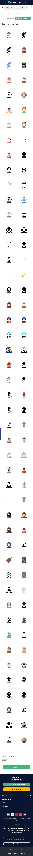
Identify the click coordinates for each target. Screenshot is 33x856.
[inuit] (24, 50)
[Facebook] (8, 814)
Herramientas (6, 799)
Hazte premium (16, 789)
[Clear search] (22, 8)
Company (5, 806)
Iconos (4, 13)
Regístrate (16, 824)
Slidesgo (23, 853)
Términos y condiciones (10, 828)
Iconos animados (13, 13)
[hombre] (9, 530)
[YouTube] (24, 814)
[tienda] (9, 485)
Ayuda (4, 803)
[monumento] (9, 425)
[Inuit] (9, 35)
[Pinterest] (16, 814)
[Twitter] (12, 814)
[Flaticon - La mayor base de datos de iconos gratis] (14, 2)
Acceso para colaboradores (16, 784)
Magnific (9, 853)
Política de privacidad (23, 828)
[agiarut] (9, 560)
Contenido (5, 795)
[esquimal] (9, 440)
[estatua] (9, 470)
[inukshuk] (24, 410)
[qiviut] (24, 560)
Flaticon (16, 853)
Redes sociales (16, 810)
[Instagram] (20, 814)
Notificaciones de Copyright (22, 830)
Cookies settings (17, 832)
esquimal (4, 760)
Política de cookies (9, 830)
